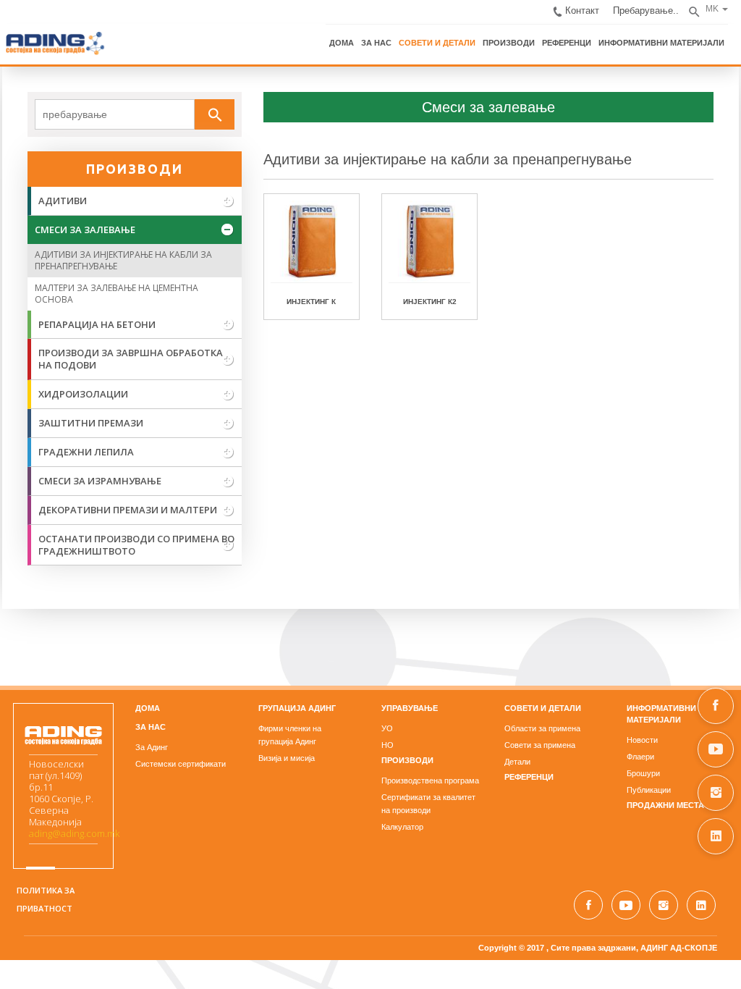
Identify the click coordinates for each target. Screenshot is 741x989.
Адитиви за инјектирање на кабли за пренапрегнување (447, 160)
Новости (643, 740)
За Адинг (151, 748)
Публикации (650, 790)
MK (714, 9)
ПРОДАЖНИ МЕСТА (667, 805)
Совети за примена (540, 745)
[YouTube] (716, 749)
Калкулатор (402, 827)
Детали (518, 762)
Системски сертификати (180, 764)
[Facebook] (716, 706)
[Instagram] (716, 793)
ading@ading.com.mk (72, 834)
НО (387, 745)
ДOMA (147, 708)
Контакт (585, 9)
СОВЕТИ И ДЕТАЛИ (439, 42)
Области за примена (543, 729)
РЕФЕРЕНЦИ (568, 42)
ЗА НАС (378, 42)
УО (387, 729)
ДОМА (343, 42)
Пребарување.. (648, 9)
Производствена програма (430, 781)
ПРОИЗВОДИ (511, 42)
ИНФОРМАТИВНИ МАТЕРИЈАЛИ (664, 42)
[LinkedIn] (716, 836)
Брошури (644, 774)
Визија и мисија (286, 758)
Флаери (642, 757)
